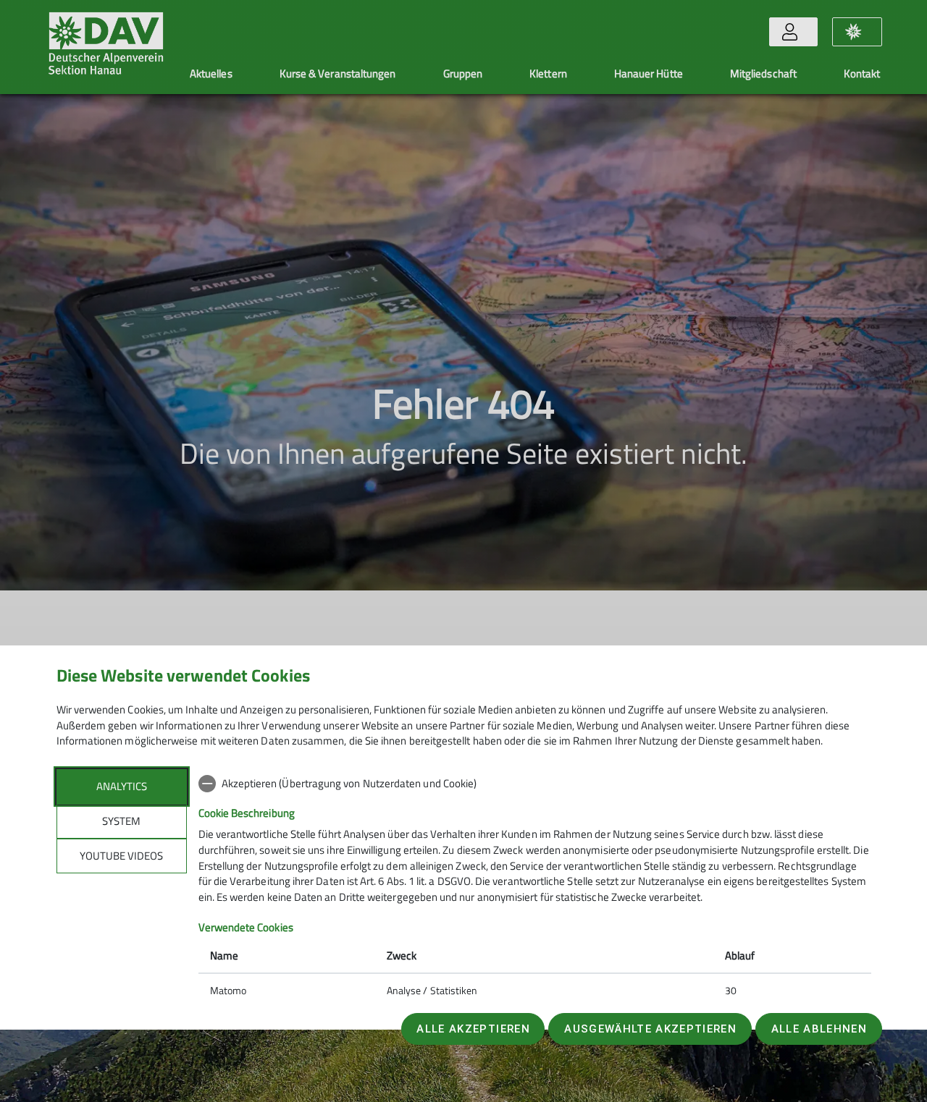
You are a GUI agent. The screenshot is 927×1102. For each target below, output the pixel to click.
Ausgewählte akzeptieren (650, 1028)
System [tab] (121, 821)
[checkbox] (534, 783)
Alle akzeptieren (472, 1028)
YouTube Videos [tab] (121, 855)
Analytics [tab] (121, 786)
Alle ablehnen (819, 1028)
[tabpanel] (534, 888)
